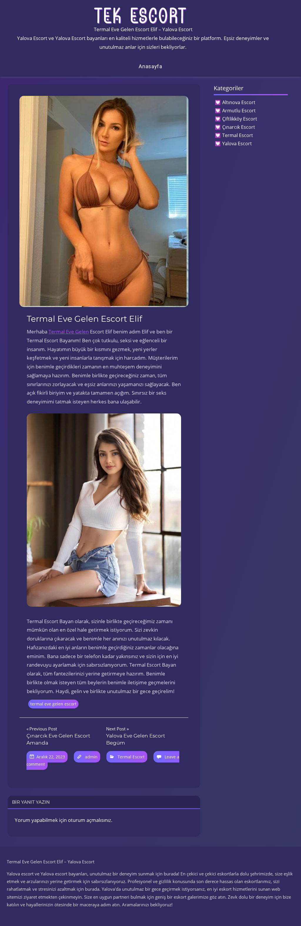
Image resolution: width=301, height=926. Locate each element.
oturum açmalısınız (89, 820)
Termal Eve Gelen (69, 331)
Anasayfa (150, 66)
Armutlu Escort (239, 110)
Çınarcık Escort (238, 127)
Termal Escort (131, 757)
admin (91, 757)
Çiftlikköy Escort (239, 119)
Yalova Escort (237, 143)
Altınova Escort (238, 102)
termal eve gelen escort (53, 704)
